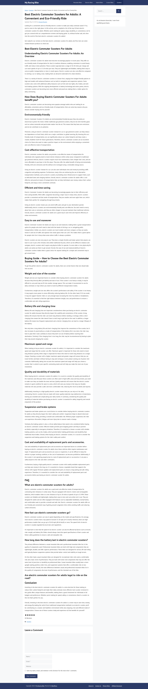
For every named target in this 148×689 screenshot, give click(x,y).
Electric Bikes (89, 2)
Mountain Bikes (77, 2)
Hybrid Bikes (99, 2)
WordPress (54, 686)
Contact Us (98, 686)
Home (26, 10)
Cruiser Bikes (109, 2)
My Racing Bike (32, 2)
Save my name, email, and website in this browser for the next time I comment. (52, 671)
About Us (91, 686)
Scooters (119, 2)
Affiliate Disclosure (117, 686)
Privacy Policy (106, 686)
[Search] (118, 11)
